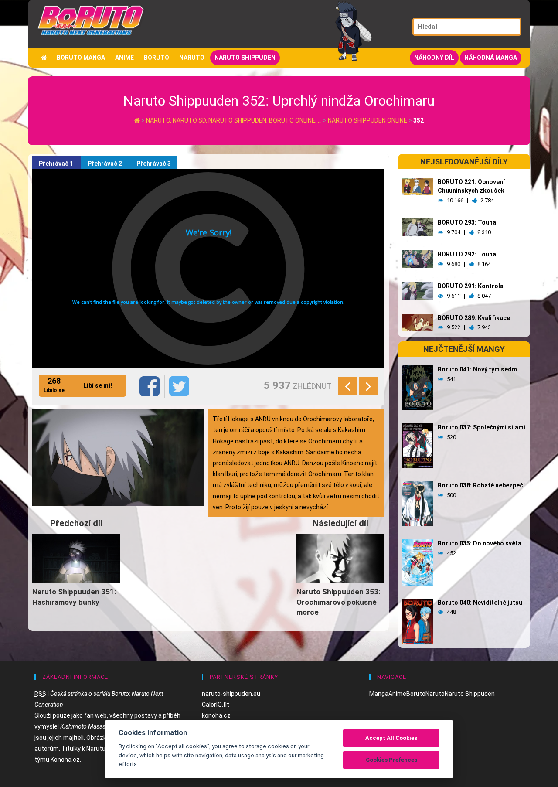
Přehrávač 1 (57, 163)
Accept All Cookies (391, 738)
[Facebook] (149, 386)
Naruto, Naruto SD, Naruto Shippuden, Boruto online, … (234, 120)
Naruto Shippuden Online (367, 120)
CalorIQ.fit (215, 704)
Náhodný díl (434, 57)
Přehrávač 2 (105, 163)
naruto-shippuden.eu (231, 693)
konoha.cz (216, 715)
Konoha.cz (65, 759)
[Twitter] (179, 386)
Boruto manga (81, 57)
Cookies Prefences (391, 759)
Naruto (191, 57)
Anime (124, 57)
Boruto (156, 57)
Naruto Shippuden (245, 57)
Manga (378, 693)
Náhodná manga (490, 57)
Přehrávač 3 (153, 163)
